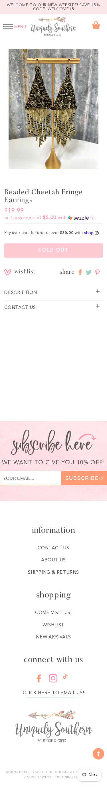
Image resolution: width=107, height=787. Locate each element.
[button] (49, 217)
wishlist (18, 272)
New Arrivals (53, 637)
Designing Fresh (70, 777)
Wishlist (53, 625)
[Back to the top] (98, 754)
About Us (53, 560)
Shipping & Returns (53, 572)
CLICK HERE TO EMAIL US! (53, 693)
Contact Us (53, 548)
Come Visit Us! (53, 613)
